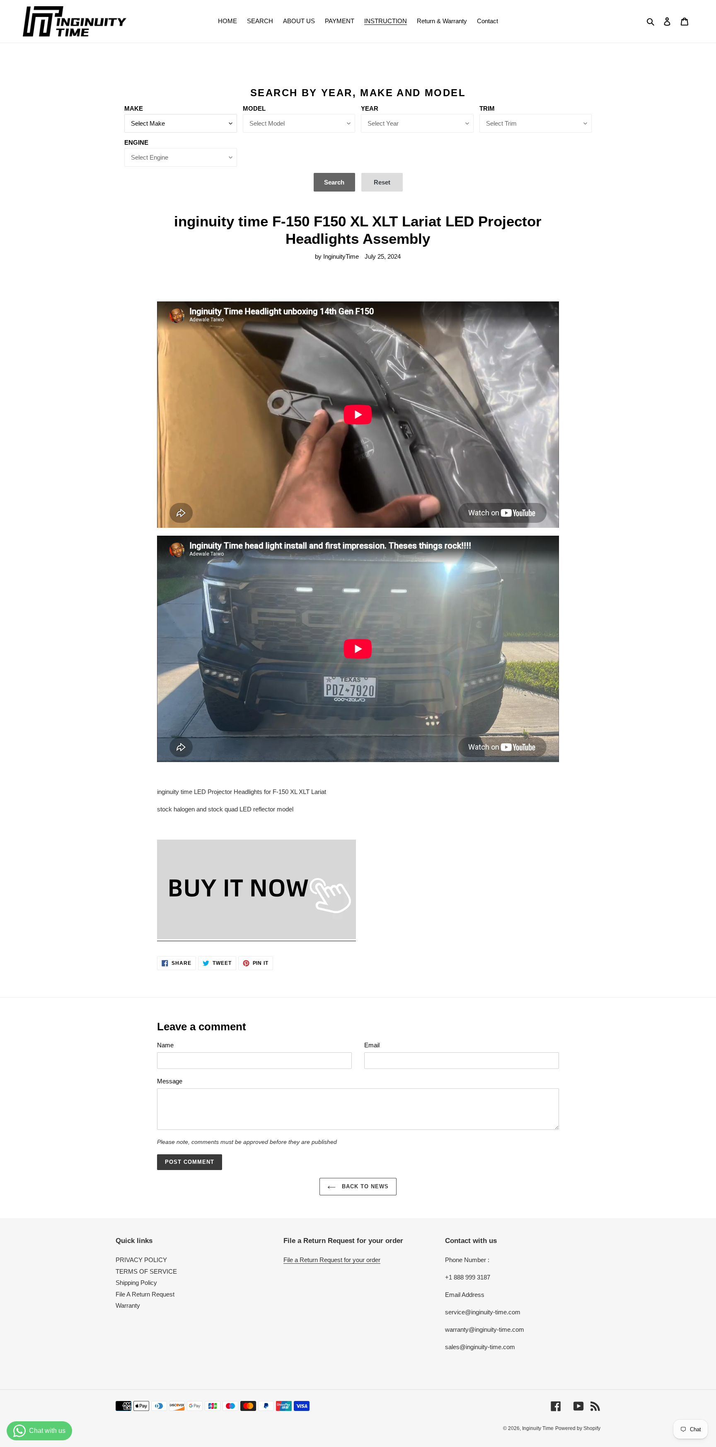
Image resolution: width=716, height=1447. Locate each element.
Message (169, 1081)
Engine (136, 142)
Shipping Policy (136, 1282)
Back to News (364, 1186)
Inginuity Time (538, 1428)
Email (372, 1045)
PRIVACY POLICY (141, 1259)
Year (369, 108)
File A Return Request (145, 1294)
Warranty (128, 1305)
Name (165, 1045)
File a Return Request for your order (331, 1259)
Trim (487, 108)
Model (254, 108)
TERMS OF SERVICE (146, 1271)
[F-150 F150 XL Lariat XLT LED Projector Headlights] (256, 937)
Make (133, 108)
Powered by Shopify (577, 1428)
